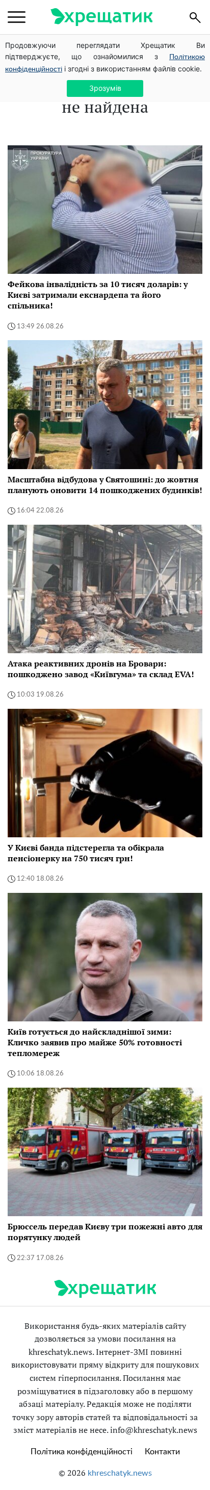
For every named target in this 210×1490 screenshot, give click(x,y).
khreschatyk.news (120, 1473)
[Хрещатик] (101, 17)
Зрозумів (105, 88)
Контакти (162, 1452)
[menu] (16, 17)
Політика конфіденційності (82, 1452)
